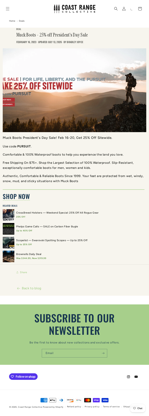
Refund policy (74, 406)
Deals (22, 21)
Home (12, 21)
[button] (8, 9)
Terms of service (111, 406)
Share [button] (23, 272)
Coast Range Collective (30, 407)
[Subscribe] (103, 353)
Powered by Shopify (53, 407)
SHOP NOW (16, 196)
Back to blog (31, 288)
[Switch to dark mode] (132, 9)
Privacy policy (92, 406)
